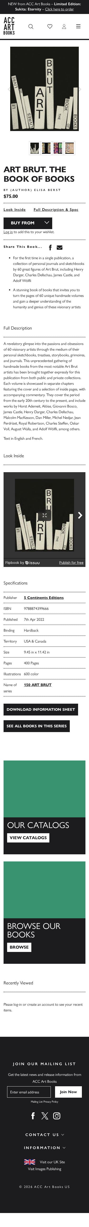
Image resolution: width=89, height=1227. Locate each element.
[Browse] (44, 912)
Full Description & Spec (56, 209)
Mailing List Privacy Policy (44, 1101)
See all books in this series (37, 726)
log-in (18, 1004)
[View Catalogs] (44, 807)
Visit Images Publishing (44, 1169)
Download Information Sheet (41, 709)
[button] (50, 26)
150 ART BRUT (38, 685)
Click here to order (59, 9)
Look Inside (15, 209)
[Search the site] (31, 26)
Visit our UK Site (52, 1162)
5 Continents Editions (44, 597)
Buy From (22, 223)
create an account (40, 1004)
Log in (8, 232)
